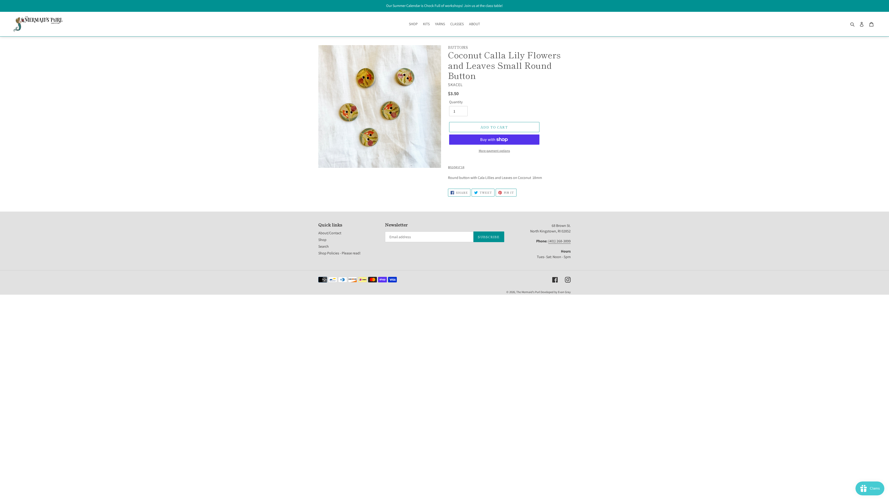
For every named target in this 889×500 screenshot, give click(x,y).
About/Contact (329, 233)
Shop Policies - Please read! (339, 253)
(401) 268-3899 (559, 241)
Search (323, 246)
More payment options (494, 151)
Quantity (456, 102)
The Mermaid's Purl (528, 292)
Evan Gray (564, 292)
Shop (322, 239)
